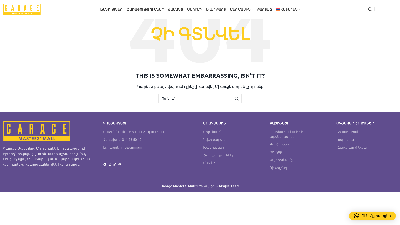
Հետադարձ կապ (351, 147)
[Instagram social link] (383, 9)
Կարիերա (345, 140)
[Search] (370, 9)
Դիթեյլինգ (278, 168)
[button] (372, 216)
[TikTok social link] (394, 9)
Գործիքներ (279, 144)
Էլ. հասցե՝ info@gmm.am (122, 147)
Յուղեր (276, 152)
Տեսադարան (347, 132)
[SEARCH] (237, 98)
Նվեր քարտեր (215, 140)
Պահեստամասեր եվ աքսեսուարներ (287, 134)
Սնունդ (209, 163)
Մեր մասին (212, 132)
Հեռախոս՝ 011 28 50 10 (122, 140)
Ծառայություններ (218, 155)
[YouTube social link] (389, 9)
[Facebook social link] (379, 9)
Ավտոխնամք (281, 160)
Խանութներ (213, 147)
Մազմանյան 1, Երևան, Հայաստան (133, 132)
